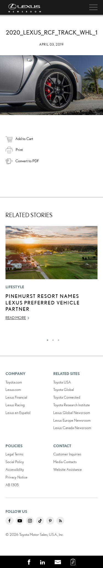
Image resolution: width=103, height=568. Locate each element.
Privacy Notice (16, 477)
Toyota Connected (66, 397)
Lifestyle (14, 287)
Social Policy (14, 462)
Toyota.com (13, 382)
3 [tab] (57, 338)
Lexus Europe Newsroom (72, 420)
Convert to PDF (27, 161)
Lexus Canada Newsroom (72, 428)
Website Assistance (67, 469)
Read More (15, 317)
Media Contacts (65, 462)
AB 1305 (12, 485)
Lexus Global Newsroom (71, 412)
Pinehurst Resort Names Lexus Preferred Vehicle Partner (42, 302)
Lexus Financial (16, 397)
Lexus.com (13, 389)
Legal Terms (14, 454)
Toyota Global (63, 389)
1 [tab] (46, 338)
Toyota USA (62, 382)
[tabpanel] (51, 275)
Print (19, 149)
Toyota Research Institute (71, 405)
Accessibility (14, 469)
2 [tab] (51, 338)
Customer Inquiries (67, 454)
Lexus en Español (17, 412)
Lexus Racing (15, 405)
